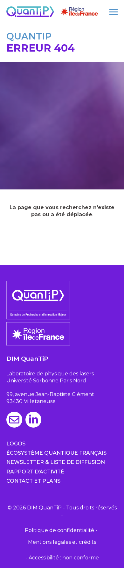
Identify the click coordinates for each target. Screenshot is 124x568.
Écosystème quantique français (56, 453)
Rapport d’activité (35, 472)
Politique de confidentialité (59, 530)
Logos (15, 444)
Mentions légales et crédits (62, 542)
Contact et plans (33, 481)
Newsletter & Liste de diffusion (55, 462)
